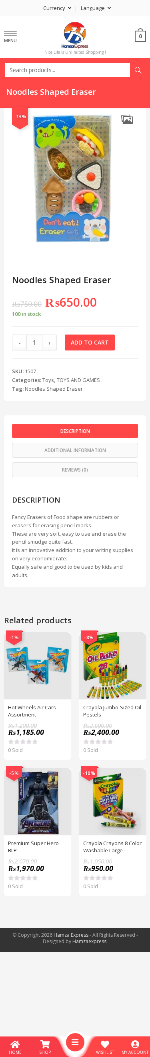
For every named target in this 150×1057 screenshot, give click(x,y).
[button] (127, 119)
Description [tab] (75, 431)
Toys (48, 380)
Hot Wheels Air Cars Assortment (32, 711)
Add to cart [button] (60, 662)
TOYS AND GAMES (78, 380)
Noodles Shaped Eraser (54, 388)
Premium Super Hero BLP (33, 847)
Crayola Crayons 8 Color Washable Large (112, 847)
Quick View (60, 642)
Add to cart (90, 342)
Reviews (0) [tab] (75, 469)
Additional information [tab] (75, 450)
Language (93, 8)
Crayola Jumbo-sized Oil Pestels (112, 711)
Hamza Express (71, 935)
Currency (54, 8)
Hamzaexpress (89, 941)
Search (138, 70)
